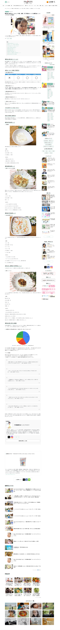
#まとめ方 (52, 116)
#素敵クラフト (49, 78)
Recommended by (37, 597)
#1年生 (52, 72)
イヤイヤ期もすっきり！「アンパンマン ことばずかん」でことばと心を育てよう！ (48, 59)
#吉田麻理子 (49, 89)
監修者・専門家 (54, 5)
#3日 (50, 96)
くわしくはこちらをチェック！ (10, 474)
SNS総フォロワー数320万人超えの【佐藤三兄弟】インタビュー (51, 176)
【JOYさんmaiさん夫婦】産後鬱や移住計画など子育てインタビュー (51, 170)
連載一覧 (50, 5)
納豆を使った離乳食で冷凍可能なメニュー (14, 52)
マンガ (35, 5)
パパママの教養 (7, 5)
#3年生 (48, 93)
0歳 (7, 38)
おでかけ (46, 5)
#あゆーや (49, 129)
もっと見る (48, 236)
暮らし (43, 5)
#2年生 (51, 92)
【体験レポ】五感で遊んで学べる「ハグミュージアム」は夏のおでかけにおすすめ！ (48, 43)
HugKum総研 (46, 140)
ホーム (6, 8)
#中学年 (52, 119)
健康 (40, 5)
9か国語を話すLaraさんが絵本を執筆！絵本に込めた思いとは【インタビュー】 (48, 27)
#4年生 (48, 75)
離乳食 (13, 8)
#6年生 (51, 75)
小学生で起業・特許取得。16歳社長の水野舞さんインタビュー (51, 187)
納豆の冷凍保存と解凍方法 (12, 47)
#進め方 (49, 72)
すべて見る (48, 261)
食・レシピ (31, 5)
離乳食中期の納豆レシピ (11, 48)
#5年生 (48, 116)
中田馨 (11, 38)
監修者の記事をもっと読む (23, 440)
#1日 (53, 78)
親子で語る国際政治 (48, 144)
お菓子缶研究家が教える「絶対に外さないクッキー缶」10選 (51, 181)
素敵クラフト (51, 140)
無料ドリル (26, 5)
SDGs (38, 5)
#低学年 (49, 119)
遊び (11, 5)
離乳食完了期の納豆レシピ (12, 51)
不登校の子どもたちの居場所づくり (48, 146)
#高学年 (49, 120)
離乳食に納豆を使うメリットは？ (13, 43)
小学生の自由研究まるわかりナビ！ (18, 5)
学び (3, 5)
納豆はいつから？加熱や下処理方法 (13, 44)
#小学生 (52, 117)
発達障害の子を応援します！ (48, 142)
